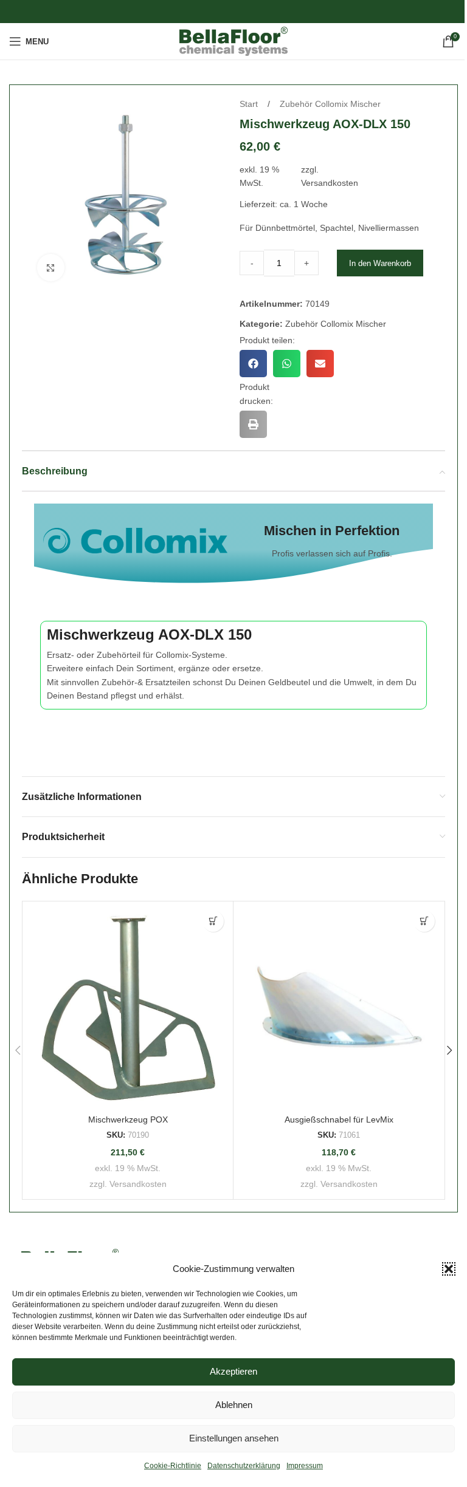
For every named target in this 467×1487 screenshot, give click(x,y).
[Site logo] (233, 41)
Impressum (304, 1465)
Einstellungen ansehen (233, 1438)
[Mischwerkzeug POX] (128, 1006)
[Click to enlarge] (50, 267)
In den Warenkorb (380, 263)
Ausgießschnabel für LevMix (339, 1119)
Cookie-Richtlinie (172, 1465)
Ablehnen (233, 1405)
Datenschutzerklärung (243, 1465)
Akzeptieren (233, 1371)
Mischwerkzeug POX (128, 1119)
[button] (449, 1269)
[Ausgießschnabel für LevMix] (339, 1006)
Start (250, 104)
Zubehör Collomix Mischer (330, 104)
